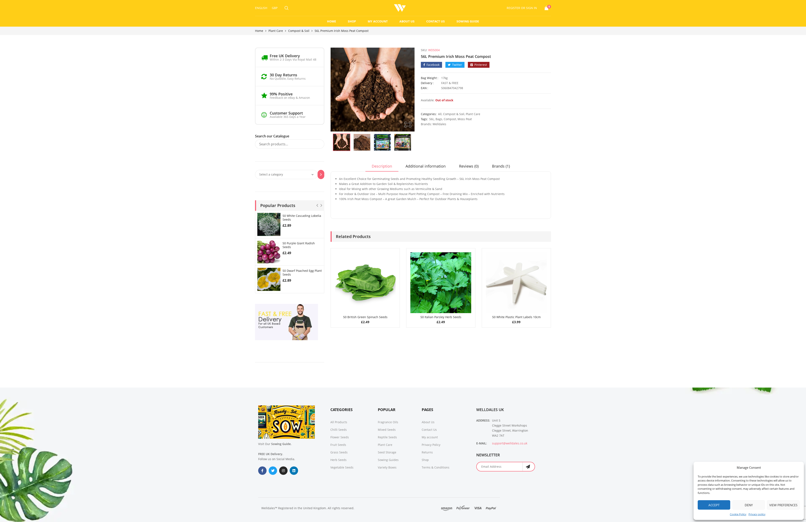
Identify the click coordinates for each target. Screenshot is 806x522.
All (440, 114)
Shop (352, 21)
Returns (427, 452)
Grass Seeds (339, 452)
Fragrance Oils (388, 422)
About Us (407, 21)
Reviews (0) (469, 166)
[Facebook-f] (262, 470)
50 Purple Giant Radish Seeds (299, 245)
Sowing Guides (388, 460)
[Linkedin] (294, 470)
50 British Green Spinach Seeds (365, 317)
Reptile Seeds (387, 437)
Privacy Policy (431, 445)
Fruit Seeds (338, 445)
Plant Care (275, 31)
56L (431, 119)
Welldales (439, 124)
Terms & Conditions (435, 467)
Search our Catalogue (272, 136)
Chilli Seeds (338, 430)
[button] (407, 125)
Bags (439, 119)
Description (382, 166)
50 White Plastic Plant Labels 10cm (516, 317)
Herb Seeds (338, 460)
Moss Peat (465, 119)
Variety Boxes (387, 467)
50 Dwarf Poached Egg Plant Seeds (302, 272)
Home (331, 21)
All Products (338, 422)
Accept (714, 505)
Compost (450, 119)
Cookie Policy (738, 514)
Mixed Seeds (387, 430)
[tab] (381, 168)
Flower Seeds (339, 437)
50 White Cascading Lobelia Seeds (302, 217)
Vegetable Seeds (341, 467)
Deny (749, 505)
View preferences (783, 505)
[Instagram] (283, 470)
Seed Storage (387, 452)
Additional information (426, 166)
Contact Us (435, 21)
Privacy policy (756, 514)
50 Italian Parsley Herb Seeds (440, 317)
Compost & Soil (298, 31)
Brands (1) (501, 166)
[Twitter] (273, 470)
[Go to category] (321, 174)
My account (378, 21)
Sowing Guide (468, 21)
